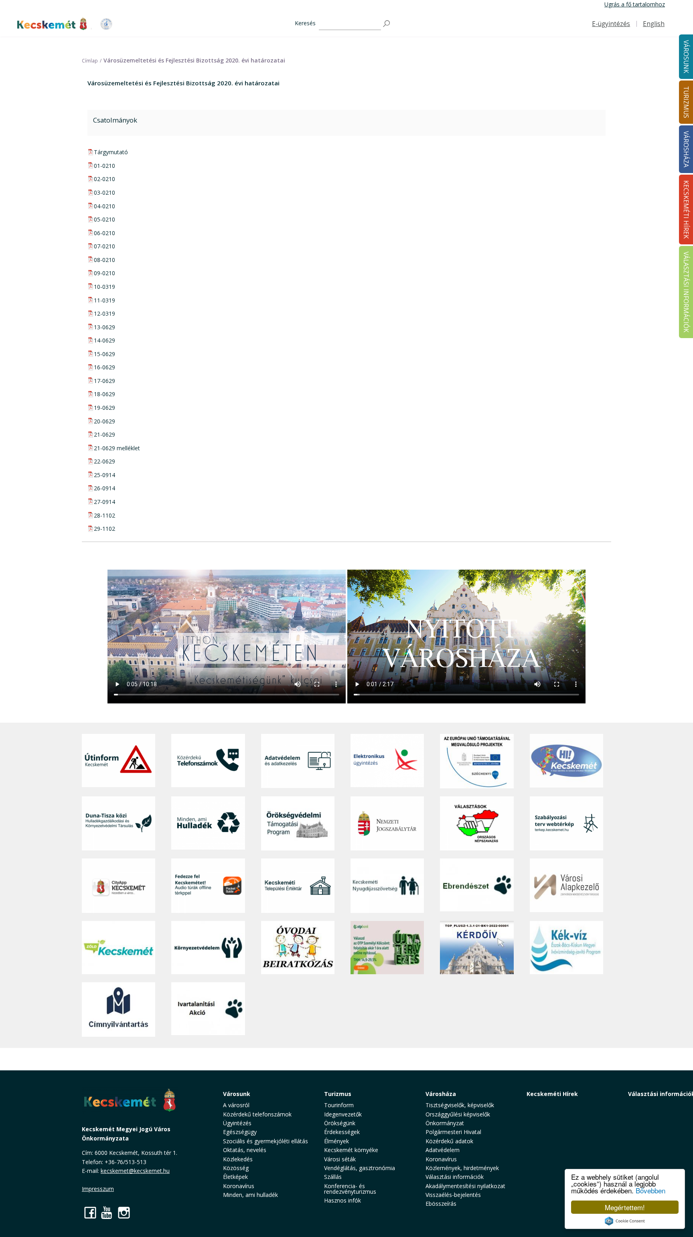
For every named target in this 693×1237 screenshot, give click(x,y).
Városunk (236, 1094)
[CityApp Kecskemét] (118, 885)
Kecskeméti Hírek (552, 1094)
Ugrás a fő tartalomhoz (634, 4)
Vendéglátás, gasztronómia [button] (359, 1168)
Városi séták (340, 1159)
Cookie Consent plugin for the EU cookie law (625, 1221)
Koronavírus (238, 1186)
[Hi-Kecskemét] (566, 761)
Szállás (333, 1177)
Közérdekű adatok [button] (449, 1141)
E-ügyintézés (611, 24)
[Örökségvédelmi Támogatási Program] (297, 823)
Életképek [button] (235, 1177)
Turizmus (337, 1094)
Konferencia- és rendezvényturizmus (350, 1188)
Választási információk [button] (455, 1177)
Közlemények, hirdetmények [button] (462, 1168)
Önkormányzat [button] (445, 1123)
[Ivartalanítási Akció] (208, 1009)
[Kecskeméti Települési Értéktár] (297, 885)
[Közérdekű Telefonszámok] (208, 761)
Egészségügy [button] (240, 1132)
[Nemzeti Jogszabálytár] (387, 823)
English (654, 24)
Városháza (441, 1094)
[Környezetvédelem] (208, 948)
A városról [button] (236, 1105)
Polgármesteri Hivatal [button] (453, 1132)
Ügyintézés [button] (237, 1123)
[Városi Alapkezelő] (566, 885)
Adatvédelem (443, 1150)
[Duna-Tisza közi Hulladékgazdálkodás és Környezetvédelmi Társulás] (118, 823)
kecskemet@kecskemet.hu (135, 1171)
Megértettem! (625, 1207)
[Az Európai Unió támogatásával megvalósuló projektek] (476, 761)
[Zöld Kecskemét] (118, 948)
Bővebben (650, 1190)
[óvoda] (297, 948)
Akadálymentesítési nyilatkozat (465, 1186)
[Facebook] (90, 1212)
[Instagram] (124, 1212)
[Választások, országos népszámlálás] (476, 823)
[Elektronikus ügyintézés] (387, 761)
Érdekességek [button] (342, 1132)
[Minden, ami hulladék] (208, 823)
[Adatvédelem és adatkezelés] (297, 761)
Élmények (336, 1141)
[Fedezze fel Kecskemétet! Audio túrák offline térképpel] (208, 885)
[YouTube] (107, 1212)
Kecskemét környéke (351, 1150)
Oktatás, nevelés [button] (244, 1150)
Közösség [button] (236, 1168)
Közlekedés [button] (238, 1159)
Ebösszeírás (441, 1203)
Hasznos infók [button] (342, 1200)
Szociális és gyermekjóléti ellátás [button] (265, 1141)
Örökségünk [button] (339, 1123)
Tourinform (339, 1105)
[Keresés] (387, 24)
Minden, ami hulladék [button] (250, 1195)
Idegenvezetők (343, 1114)
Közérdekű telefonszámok (257, 1114)
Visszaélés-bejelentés (453, 1195)
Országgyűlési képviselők (458, 1114)
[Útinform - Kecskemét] (118, 761)
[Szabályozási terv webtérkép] (566, 823)
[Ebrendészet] (476, 885)
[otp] (387, 948)
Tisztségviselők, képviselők (460, 1105)
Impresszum (98, 1189)
